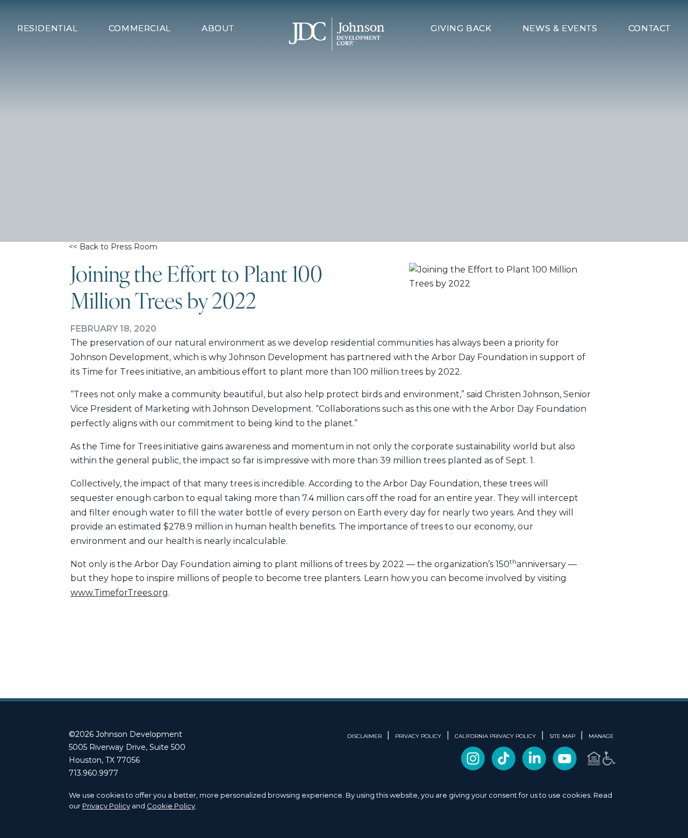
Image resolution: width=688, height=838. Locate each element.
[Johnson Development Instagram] (473, 767)
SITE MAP (562, 736)
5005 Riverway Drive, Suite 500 (127, 747)
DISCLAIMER (364, 736)
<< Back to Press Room (113, 247)
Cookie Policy (171, 805)
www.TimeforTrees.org (119, 593)
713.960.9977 (93, 773)
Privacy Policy (106, 805)
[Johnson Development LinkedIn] (534, 767)
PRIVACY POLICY (418, 736)
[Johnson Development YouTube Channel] (565, 767)
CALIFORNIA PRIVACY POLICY (495, 736)
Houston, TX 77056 (104, 760)
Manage (601, 736)
